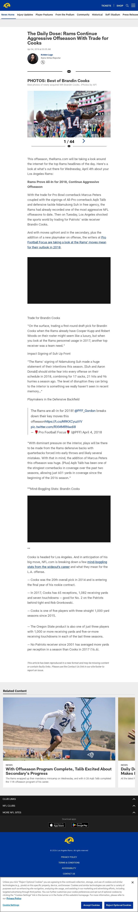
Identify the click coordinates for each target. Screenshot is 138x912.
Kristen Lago (47, 54)
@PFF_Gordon (85, 410)
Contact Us (69, 873)
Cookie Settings (11, 905)
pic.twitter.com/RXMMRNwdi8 (53, 427)
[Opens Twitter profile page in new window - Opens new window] (43, 62)
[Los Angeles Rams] (69, 840)
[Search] (127, 5)
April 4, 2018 (92, 432)
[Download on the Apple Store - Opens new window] (57, 825)
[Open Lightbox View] (68, 121)
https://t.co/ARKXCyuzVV (63, 421)
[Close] (132, 882)
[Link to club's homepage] (7, 4)
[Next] (84, 141)
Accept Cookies (91, 905)
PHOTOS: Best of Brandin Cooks (58, 80)
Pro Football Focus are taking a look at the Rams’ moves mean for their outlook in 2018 (66, 242)
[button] (69, 280)
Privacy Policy (69, 857)
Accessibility (69, 868)
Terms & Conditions (69, 862)
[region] (69, 894)
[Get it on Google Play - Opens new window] (80, 827)
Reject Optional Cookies (118, 905)
